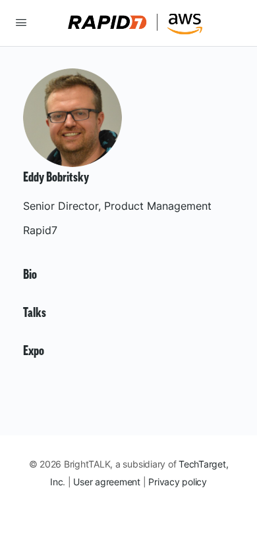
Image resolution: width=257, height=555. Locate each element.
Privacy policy (177, 481)
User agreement (106, 481)
